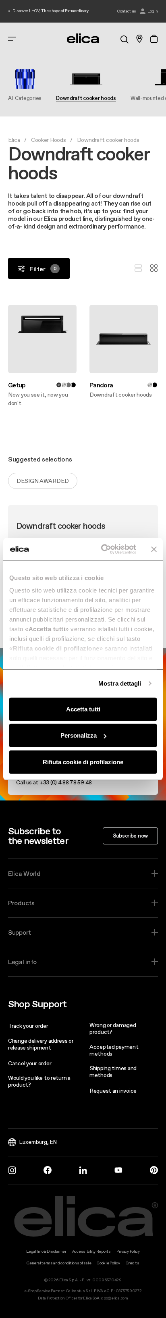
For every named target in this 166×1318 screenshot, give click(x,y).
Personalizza (78, 735)
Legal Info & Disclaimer (46, 1251)
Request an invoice (113, 1091)
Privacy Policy (128, 1251)
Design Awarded (43, 481)
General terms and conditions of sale (59, 1263)
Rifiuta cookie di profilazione (83, 761)
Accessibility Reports (91, 1251)
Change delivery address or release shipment (41, 1044)
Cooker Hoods (48, 140)
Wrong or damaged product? (112, 1028)
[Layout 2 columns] (154, 268)
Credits (132, 1263)
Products (21, 902)
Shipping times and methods (113, 1071)
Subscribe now (130, 835)
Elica (14, 140)
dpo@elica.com (114, 1298)
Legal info (22, 961)
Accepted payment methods (114, 1050)
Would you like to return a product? (39, 1081)
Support (19, 932)
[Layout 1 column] (138, 268)
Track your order (28, 1026)
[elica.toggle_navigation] (12, 39)
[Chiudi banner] (154, 549)
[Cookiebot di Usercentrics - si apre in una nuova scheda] (102, 549)
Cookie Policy (108, 1263)
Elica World (24, 873)
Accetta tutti (83, 708)
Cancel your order (29, 1063)
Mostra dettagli (119, 683)
